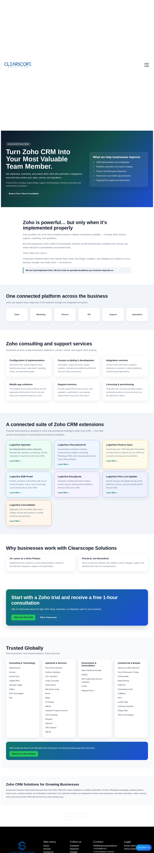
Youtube (73, 851)
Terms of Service (131, 848)
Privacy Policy (130, 845)
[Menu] (146, 65)
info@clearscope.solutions (105, 845)
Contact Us (48, 851)
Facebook (74, 848)
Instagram (74, 845)
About (46, 845)
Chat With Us (144, 847)
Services (47, 848)
